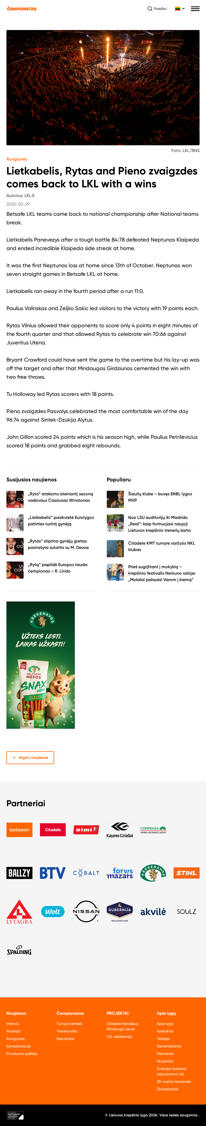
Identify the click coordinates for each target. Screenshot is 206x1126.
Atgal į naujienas (33, 757)
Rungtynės (16, 159)
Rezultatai (65, 1038)
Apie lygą (165, 1023)
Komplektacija (18, 1046)
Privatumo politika (21, 1053)
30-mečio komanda (174, 1081)
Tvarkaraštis (67, 1031)
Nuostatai (165, 1061)
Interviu (12, 1023)
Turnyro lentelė (69, 1023)
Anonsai (13, 1031)
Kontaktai (165, 1031)
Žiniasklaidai (167, 1089)
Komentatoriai (169, 1046)
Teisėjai (163, 1038)
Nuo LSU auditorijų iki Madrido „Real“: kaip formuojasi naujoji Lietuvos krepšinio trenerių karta (159, 524)
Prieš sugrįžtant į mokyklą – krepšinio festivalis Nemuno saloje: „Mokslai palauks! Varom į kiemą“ (162, 573)
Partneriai (165, 1053)
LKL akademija (119, 1036)
